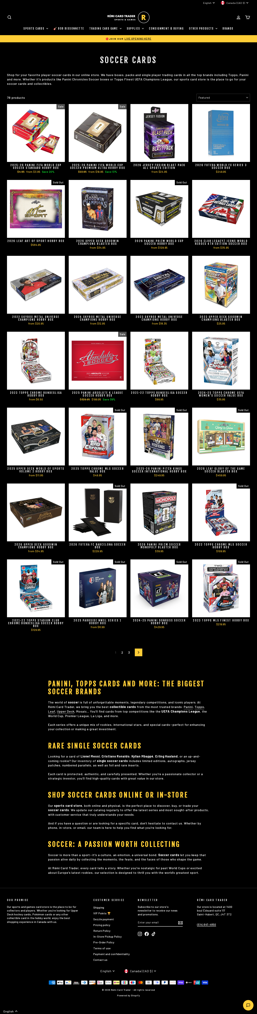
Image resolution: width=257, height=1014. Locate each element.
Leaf (51, 711)
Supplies (134, 28)
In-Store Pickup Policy (107, 936)
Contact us (100, 959)
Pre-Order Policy (103, 942)
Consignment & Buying (166, 28)
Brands (228, 28)
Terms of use (102, 948)
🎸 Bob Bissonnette (68, 28)
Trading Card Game (104, 28)
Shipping (98, 907)
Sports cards (34, 28)
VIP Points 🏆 (102, 913)
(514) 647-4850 (206, 924)
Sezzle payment (103, 919)
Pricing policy (101, 925)
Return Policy (101, 930)
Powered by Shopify (128, 995)
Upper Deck (65, 711)
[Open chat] (248, 1005)
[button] (10, 1011)
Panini (188, 707)
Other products (202, 28)
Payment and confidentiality (111, 954)
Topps (199, 707)
